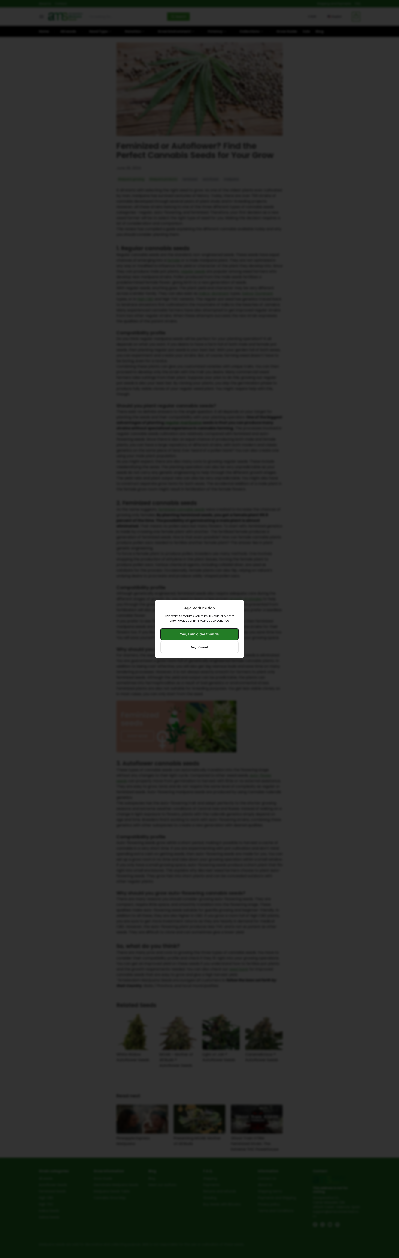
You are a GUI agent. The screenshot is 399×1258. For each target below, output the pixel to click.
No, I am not (199, 647)
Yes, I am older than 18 (199, 634)
